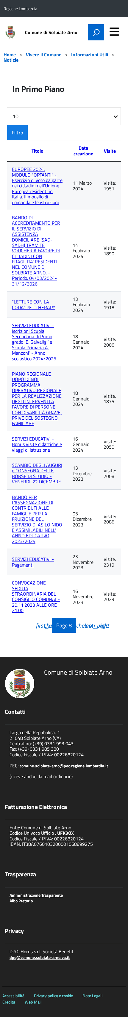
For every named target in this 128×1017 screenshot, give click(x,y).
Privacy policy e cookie (53, 995)
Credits (8, 1002)
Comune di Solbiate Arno (51, 32)
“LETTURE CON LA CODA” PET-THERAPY (33, 304)
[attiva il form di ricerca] (96, 32)
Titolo (37, 150)
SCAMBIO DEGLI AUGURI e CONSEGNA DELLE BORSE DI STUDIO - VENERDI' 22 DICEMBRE (37, 473)
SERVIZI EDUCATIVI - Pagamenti (33, 561)
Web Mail (33, 1002)
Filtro (17, 132)
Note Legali (92, 995)
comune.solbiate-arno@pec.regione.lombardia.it (64, 766)
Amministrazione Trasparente (36, 895)
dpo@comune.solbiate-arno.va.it (40, 957)
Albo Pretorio (21, 901)
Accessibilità (13, 995)
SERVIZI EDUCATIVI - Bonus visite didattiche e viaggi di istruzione (37, 444)
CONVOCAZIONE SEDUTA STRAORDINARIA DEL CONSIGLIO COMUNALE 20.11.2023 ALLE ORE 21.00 (36, 596)
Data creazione (83, 150)
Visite (110, 150)
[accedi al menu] (114, 31)
